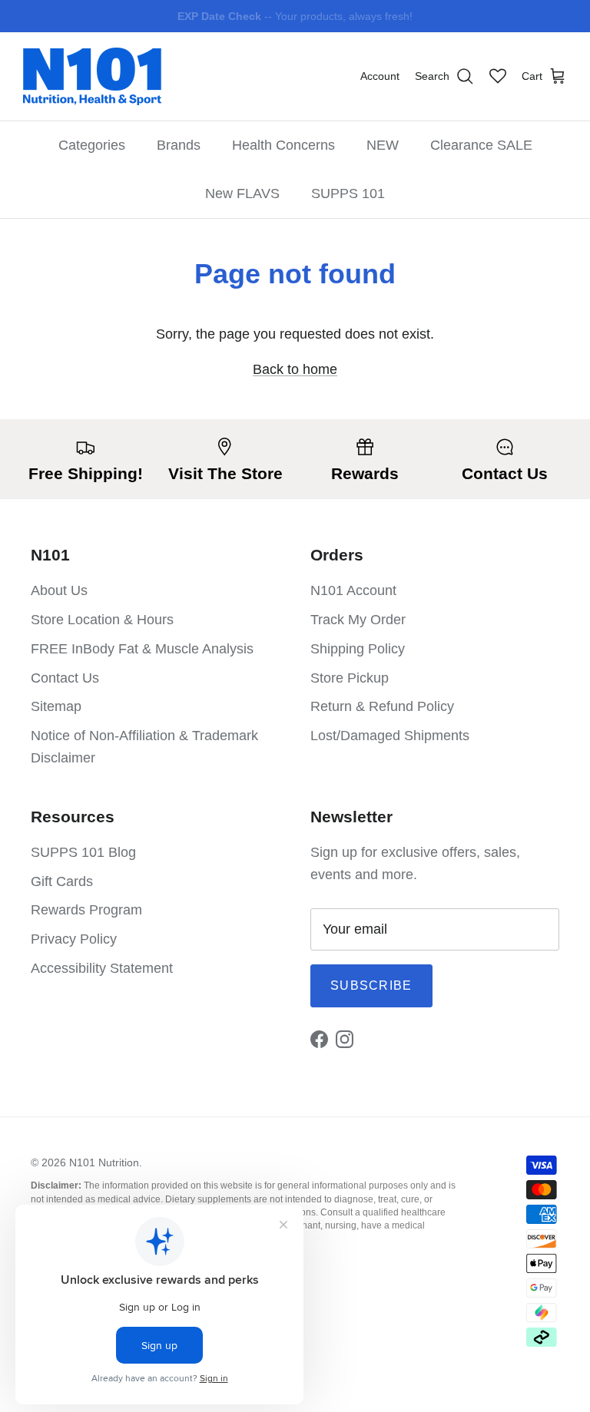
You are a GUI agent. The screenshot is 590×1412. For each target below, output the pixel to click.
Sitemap (56, 706)
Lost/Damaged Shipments (389, 735)
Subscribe (371, 985)
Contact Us (65, 678)
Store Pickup (349, 678)
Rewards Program (86, 910)
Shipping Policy (357, 648)
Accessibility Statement (102, 968)
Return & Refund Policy (382, 706)
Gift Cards (62, 881)
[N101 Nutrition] (92, 76)
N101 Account (353, 590)
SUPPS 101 (348, 193)
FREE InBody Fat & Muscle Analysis (142, 648)
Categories (91, 145)
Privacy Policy (74, 939)
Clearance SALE (481, 145)
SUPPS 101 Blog (83, 852)
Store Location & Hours (102, 619)
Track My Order (358, 619)
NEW (382, 145)
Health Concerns (283, 145)
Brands (179, 145)
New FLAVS (242, 193)
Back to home (295, 369)
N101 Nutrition (104, 1162)
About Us (59, 590)
